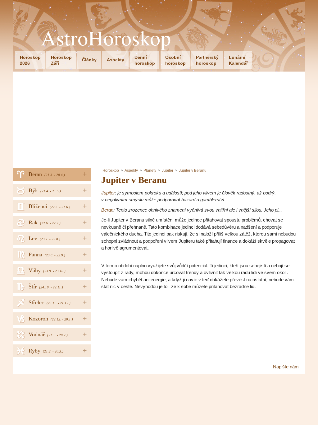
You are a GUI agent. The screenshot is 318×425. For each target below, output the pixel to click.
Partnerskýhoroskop (207, 60)
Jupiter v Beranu (193, 170)
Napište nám (286, 366)
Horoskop (110, 170)
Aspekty (115, 59)
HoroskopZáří (61, 60)
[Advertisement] (159, 118)
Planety (149, 170)
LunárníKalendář (238, 60)
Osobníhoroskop (175, 60)
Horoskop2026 (30, 60)
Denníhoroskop (144, 60)
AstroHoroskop (106, 38)
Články (89, 59)
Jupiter (167, 170)
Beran (107, 210)
